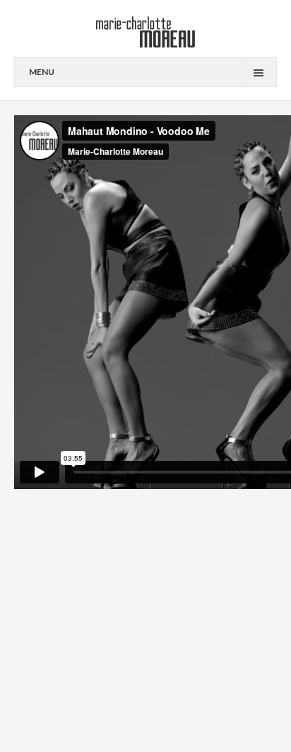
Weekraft (229, 699)
